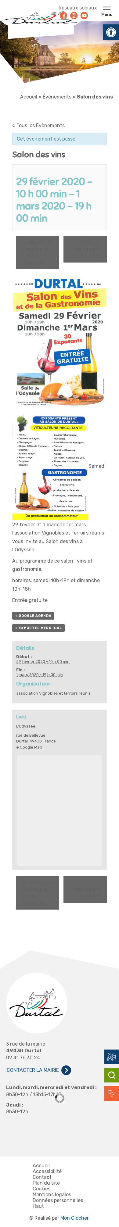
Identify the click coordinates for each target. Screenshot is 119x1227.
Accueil (28, 97)
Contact (42, 1177)
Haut (38, 1206)
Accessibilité (47, 1171)
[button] (111, 32)
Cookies (41, 1189)
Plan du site (46, 1183)
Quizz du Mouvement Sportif (87, 249)
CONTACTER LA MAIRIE (33, 1070)
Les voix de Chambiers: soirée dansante (37, 252)
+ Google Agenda (33, 616)
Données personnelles (58, 1200)
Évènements (57, 97)
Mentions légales (52, 1194)
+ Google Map (29, 747)
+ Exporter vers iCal (38, 628)
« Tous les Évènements (38, 125)
